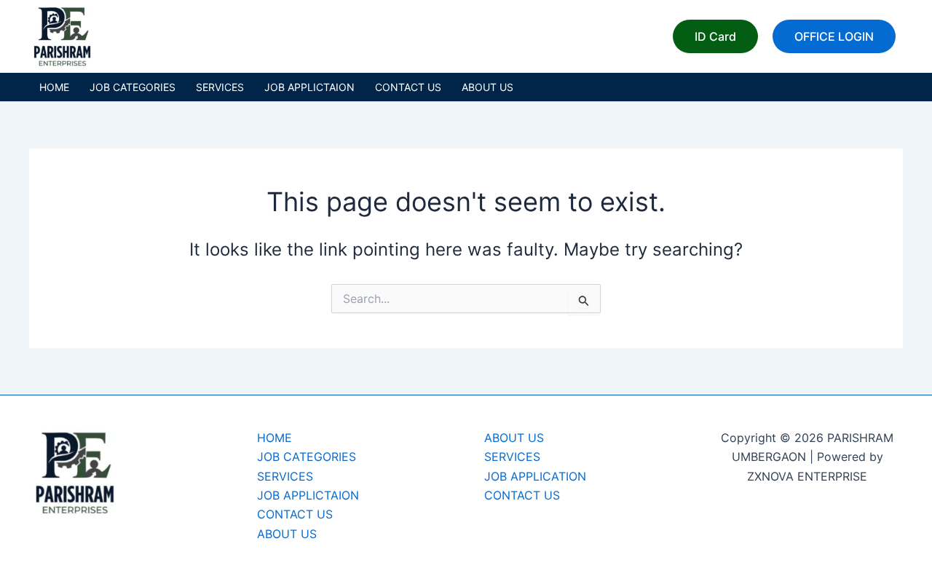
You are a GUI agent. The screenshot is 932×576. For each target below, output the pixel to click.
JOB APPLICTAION (309, 87)
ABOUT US (487, 87)
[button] (715, 36)
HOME (54, 87)
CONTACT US (408, 87)
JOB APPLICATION (535, 476)
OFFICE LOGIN (834, 36)
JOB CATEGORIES (132, 87)
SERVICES (220, 87)
